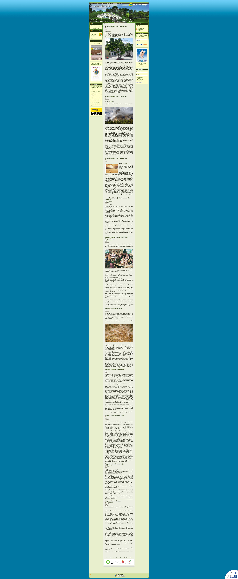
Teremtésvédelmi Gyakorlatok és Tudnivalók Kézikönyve (141, 36)
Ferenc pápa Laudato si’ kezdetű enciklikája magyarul (96, 64)
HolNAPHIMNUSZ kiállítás (96, 43)
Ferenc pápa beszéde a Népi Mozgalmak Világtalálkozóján (101, 21)
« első (107, 557)
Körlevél (92, 25)
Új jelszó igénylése (139, 80)
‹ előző (110, 557)
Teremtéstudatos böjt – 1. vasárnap (116, 158)
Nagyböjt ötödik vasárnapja (113, 308)
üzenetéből (131, 194)
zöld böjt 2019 (107, 202)
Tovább (91, 105)
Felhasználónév (139, 71)
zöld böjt (106, 29)
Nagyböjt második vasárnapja (114, 464)
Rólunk (92, 33)
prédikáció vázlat (107, 466)
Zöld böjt (138, 25)
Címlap (105, 23)
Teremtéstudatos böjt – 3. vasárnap (116, 26)
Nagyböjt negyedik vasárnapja (114, 369)
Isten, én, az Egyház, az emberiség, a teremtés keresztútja (95, 103)
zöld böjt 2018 (107, 242)
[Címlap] (138, 6)
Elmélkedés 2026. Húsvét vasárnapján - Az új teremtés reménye (96, 100)
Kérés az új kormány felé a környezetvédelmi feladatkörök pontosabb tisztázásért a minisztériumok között (96, 93)
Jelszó (137, 74)
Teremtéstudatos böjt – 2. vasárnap (116, 96)
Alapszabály (93, 34)
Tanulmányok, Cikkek (95, 28)
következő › (126, 557)
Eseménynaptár (140, 30)
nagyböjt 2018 (107, 311)
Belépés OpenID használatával (139, 78)
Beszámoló (93, 35)
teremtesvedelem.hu (100, 6)
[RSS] (90, 574)
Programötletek (140, 29)
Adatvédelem (93, 38)
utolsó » (130, 557)
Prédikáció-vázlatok (140, 28)
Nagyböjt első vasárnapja (113, 501)
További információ (108, 235)
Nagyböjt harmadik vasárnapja (114, 415)
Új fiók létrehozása (139, 79)
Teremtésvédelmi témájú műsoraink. (142, 64)
